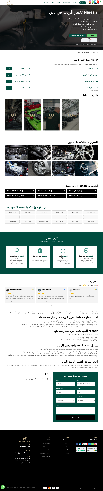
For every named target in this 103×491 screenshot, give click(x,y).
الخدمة (78, 388)
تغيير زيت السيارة (46, 446)
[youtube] (98, 1)
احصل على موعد (75, 417)
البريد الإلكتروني (26, 450)
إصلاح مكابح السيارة (46, 456)
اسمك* (57, 380)
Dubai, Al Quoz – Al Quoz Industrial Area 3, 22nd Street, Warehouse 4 (22, 461)
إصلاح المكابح (75, 190)
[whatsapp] (93, 1)
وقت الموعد (79, 396)
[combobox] (80, 384)
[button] (50, 305)
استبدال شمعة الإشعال (47, 195)
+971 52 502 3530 (94, 3)
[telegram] (95, 1)
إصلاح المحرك (75, 195)
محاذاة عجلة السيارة (46, 449)
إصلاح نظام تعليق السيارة (45, 453)
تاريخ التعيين (59, 396)
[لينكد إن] (80, 444)
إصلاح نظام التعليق (15, 190)
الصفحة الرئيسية (93, 52)
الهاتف (78, 380)
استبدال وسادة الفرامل (16, 195)
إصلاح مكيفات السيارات (45, 443)
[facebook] (77, 444)
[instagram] (90, 1)
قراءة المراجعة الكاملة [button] (11, 301)
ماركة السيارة (59, 388)
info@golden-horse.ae (22, 453)
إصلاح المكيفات (45, 190)
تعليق (57, 405)
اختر (9, 68)
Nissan (86, 52)
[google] (100, 1)
